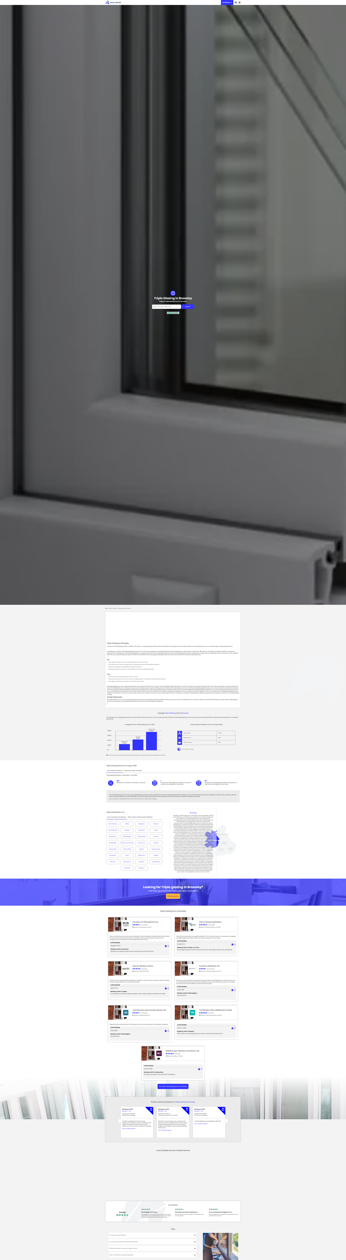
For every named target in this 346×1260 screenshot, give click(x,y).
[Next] (226, 1121)
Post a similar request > (129, 1128)
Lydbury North (113, 849)
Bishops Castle (156, 849)
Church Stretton (112, 830)
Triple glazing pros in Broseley (173, 911)
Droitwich (141, 861)
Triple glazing (170, 713)
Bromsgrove (127, 861)
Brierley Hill (141, 830)
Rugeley (156, 855)
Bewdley (127, 830)
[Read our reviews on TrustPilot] (173, 313)
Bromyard (141, 868)
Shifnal (127, 824)
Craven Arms (141, 842)
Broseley (185, 713)
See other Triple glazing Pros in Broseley (173, 1086)
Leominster (127, 868)
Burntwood (112, 855)
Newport (156, 824)
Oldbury (141, 849)
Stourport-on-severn (127, 842)
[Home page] (106, 608)
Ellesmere (112, 861)
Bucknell (156, 842)
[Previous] (120, 1121)
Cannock (156, 836)
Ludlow (156, 830)
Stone (127, 855)
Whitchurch (141, 855)
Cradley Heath (141, 836)
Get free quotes (173, 896)
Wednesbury (112, 836)
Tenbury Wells (127, 849)
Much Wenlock (112, 824)
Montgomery (156, 861)
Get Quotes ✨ (227, 2)
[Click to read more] (107, 704)
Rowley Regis (112, 842)
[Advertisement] (173, 628)
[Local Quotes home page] (113, 2)
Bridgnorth (141, 824)
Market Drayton (127, 836)
